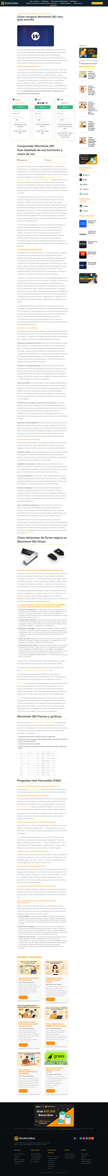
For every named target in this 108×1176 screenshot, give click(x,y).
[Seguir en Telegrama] (86, 1138)
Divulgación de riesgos (86, 1159)
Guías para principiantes (19, 1154)
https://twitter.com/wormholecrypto (55, 163)
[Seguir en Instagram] (84, 1138)
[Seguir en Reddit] (89, 1138)
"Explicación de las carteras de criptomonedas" (35, 670)
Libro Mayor (21, 683)
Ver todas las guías (35, 1161)
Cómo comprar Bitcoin (36, 1154)
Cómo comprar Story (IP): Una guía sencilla (29, 979)
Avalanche (42, 180)
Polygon (35, 180)
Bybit (29, 789)
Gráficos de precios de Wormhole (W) (42, 722)
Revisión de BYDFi (92, 242)
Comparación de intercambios (51, 1163)
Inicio (31, 1)
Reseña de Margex (92, 222)
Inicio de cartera (51, 1160)
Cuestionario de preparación (51, 1167)
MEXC (33, 789)
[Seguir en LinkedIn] (81, 1138)
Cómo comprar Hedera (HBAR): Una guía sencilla (56, 1025)
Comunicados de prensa (70, 1155)
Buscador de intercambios (53, 1156)
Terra (26, 180)
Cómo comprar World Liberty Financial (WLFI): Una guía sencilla (28, 1024)
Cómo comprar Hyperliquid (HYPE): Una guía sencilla (28, 1072)
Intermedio (16, 1155)
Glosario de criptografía (19, 1159)
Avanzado (16, 1157)
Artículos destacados (69, 1154)
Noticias (36, 1)
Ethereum (47, 177)
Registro (20, 107)
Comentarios (73, 1)
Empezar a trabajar (97, 3)
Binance (86, 175)
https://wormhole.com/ (24, 163)
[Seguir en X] (78, 1138)
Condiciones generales (86, 1161)
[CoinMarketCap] (37, 776)
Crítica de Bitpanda (92, 232)
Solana (30, 180)
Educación (45, 1)
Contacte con (84, 1155)
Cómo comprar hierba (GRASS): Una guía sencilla (54, 1070)
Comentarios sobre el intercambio (19, 1162)
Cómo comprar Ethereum (36, 1155)
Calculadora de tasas (52, 1158)
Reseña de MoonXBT (92, 253)
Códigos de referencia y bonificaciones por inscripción (41, 3)
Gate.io (39, 789)
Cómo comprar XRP (35, 1159)
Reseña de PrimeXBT (92, 263)
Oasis (48, 180)
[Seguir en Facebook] (75, 1138)
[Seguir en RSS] (92, 1138)
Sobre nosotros (78, 3)
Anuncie (83, 1157)
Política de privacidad (86, 1163)
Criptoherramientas (65, 3)
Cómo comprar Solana (36, 1157)
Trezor (19, 698)
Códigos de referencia (69, 1157)
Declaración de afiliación (66, 1129)
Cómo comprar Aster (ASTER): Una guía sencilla (54, 980)
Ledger (85, 206)
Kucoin (85, 194)
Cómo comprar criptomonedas (59, 1)
